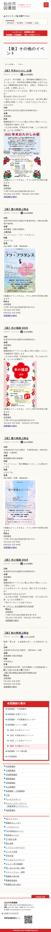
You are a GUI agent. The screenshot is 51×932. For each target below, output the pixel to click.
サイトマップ (11, 16)
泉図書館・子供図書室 (13, 35)
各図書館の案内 (29, 32)
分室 (8, 795)
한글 (36, 23)
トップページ (17, 32)
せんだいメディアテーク (16, 803)
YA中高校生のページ (14, 831)
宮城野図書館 (11, 774)
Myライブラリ (12, 819)
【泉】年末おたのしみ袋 (18, 70)
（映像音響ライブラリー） (17, 806)
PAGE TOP (41, 897)
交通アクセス (24, 16)
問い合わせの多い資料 (15, 868)
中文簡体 (20, 23)
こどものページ (12, 827)
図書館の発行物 (12, 876)
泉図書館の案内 (10, 197)
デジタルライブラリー (15, 860)
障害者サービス (12, 835)
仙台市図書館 (28, 74)
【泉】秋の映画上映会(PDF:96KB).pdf (20, 672)
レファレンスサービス (15, 847)
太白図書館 (10, 787)
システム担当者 (29, 637)
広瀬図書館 (10, 770)
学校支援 (9, 856)
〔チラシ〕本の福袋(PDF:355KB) (19, 606)
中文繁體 (29, 23)
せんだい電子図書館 (14, 864)
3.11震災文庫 (11, 839)
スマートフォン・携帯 (15, 872)
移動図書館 (10, 810)
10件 (20, 64)
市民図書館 (10, 766)
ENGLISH (10, 23)
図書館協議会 (11, 880)
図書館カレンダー (13, 823)
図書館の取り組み (13, 884)
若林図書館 (10, 783)
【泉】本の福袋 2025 (16, 327)
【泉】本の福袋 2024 (16, 559)
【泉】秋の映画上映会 (16, 632)
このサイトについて (11, 913)
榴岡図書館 (10, 779)
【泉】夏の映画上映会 (16, 209)
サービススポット (13, 799)
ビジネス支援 (11, 851)
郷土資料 (9, 843)
